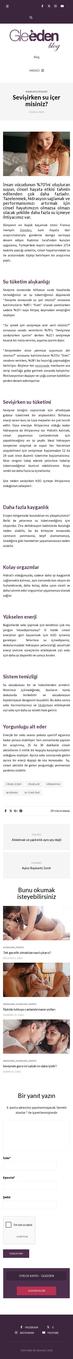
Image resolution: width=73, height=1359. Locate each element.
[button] (36, 1291)
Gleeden (25, 230)
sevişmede (42, 365)
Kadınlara (9, 947)
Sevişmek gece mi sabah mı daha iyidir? (30, 1066)
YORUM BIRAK (62, 810)
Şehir (7, 1197)
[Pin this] (20, 811)
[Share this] (5, 811)
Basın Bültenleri (36, 91)
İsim (7, 1158)
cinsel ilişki (13, 784)
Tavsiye (20, 947)
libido (42, 705)
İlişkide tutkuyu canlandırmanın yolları (29, 1009)
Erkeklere (9, 1004)
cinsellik (34, 784)
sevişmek (12, 792)
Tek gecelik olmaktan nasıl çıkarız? (27, 952)
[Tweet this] (10, 811)
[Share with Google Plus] (15, 811)
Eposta (9, 1177)
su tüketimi (32, 792)
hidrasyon (53, 784)
